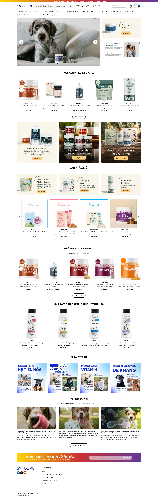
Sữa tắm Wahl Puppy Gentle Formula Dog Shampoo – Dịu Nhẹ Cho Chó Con (31, 344)
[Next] (95, 42)
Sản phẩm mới (35, 11)
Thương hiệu (22, 11)
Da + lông (94, 11)
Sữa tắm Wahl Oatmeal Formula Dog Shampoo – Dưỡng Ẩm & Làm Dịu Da (63, 344)
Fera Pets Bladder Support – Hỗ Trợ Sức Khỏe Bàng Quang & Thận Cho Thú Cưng (104, 286)
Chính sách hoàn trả (48, 477)
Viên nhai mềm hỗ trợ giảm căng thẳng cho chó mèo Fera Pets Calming (124, 233)
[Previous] (21, 42)
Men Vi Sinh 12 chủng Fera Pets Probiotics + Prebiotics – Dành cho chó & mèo (28, 107)
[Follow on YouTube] (24, 472)
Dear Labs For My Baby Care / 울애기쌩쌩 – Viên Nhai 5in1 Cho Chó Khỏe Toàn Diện (53, 107)
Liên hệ (44, 471)
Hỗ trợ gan (117, 11)
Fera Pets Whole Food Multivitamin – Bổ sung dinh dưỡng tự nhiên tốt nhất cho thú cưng (104, 107)
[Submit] (71, 6)
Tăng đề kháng (48, 15)
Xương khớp (105, 11)
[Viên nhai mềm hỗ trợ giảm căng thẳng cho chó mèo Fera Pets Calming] (124, 213)
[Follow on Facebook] (18, 472)
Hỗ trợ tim (36, 15)
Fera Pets (28, 103)
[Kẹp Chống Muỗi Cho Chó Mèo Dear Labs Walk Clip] (33, 213)
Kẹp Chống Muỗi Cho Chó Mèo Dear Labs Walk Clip (34, 233)
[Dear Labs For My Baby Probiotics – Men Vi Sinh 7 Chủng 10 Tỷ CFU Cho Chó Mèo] (94, 213)
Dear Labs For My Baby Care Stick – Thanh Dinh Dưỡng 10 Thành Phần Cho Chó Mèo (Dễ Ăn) (64, 233)
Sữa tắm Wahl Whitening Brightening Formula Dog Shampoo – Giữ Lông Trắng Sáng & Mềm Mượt (95, 344)
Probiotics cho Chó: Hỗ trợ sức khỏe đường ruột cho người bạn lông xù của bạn (120, 432)
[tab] (72, 253)
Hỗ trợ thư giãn (129, 11)
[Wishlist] (130, 6)
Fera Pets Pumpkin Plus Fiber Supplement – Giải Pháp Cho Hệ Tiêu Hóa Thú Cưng (129, 286)
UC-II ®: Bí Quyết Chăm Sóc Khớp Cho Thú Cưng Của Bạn (77, 431)
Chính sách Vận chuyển (50, 481)
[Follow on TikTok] (21, 472)
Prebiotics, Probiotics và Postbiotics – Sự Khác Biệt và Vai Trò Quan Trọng (36, 432)
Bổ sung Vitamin (72, 11)
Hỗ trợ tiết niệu (24, 15)
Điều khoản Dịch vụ (48, 484)
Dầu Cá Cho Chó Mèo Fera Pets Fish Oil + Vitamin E (79, 107)
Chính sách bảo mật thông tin (52, 474)
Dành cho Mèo (49, 11)
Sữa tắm (60, 11)
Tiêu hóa (85, 11)
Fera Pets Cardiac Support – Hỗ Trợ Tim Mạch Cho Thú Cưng (79, 286)
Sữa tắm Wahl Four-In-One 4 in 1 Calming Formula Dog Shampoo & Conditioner (126, 344)
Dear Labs (53, 103)
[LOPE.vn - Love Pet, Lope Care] (25, 6)
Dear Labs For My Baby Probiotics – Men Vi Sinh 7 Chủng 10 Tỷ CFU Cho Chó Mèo (94, 233)
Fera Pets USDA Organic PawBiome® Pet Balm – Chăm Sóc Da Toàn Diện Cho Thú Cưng (129, 107)
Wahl (32, 341)
